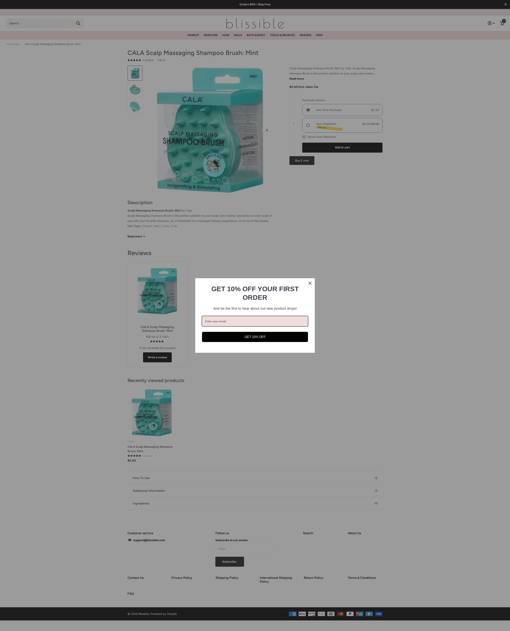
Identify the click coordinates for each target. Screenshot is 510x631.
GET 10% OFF (255, 337)
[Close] (310, 283)
